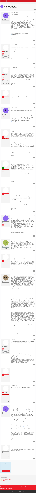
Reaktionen (3, 21)
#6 (34, 129)
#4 (34, 90)
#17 (34, 445)
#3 (34, 67)
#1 (34, 12)
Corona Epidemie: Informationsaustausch (9, 479)
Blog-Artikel (3, 79)
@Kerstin (29, 433)
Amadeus (4, 480)
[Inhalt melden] (34, 40)
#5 (34, 107)
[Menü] (35, 1)
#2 (34, 44)
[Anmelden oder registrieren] (33, 1)
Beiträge (3, 22)
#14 (34, 368)
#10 (34, 239)
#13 (34, 339)
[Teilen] (35, 9)
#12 (34, 274)
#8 (34, 187)
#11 (34, 254)
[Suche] (30, 1)
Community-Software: (18, 491)
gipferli (6, 7)
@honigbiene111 (13, 421)
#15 (34, 385)
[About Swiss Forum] (3, 1)
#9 (34, 215)
